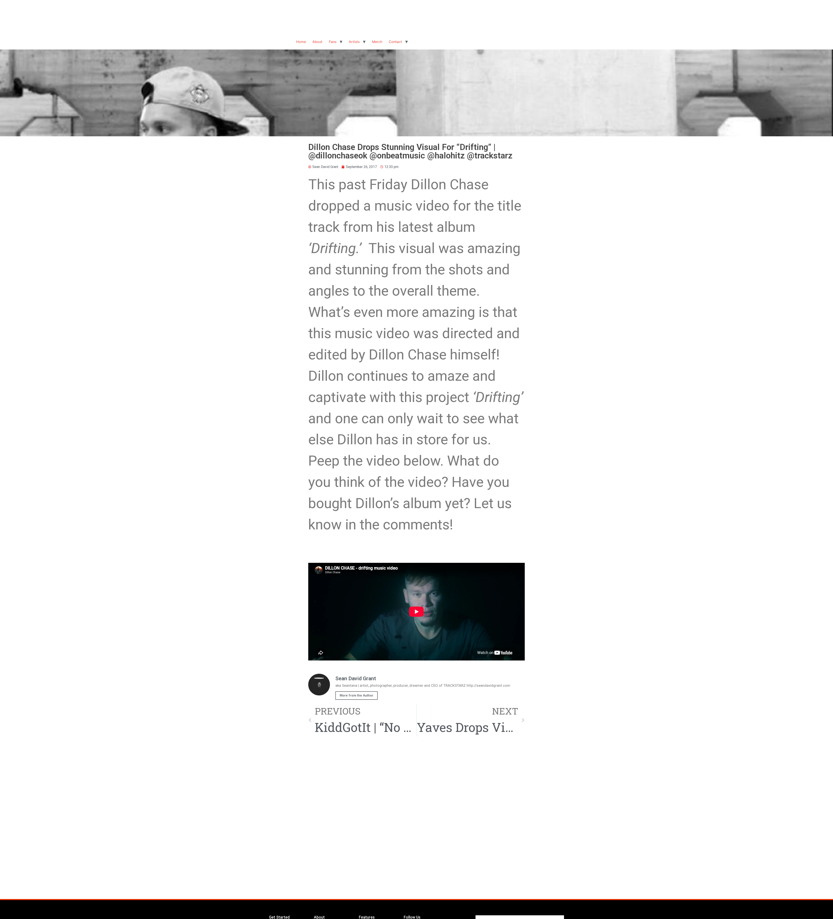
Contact (395, 42)
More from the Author (356, 695)
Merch (377, 42)
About (317, 42)
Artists (354, 42)
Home (301, 42)
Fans (332, 42)
